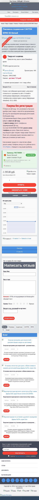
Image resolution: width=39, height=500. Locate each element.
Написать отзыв (26, 238)
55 (3, 330)
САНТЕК (26, 327)
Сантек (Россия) (7, 73)
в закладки (15, 195)
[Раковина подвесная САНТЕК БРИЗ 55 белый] (19, 38)
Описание (19, 248)
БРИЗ (32, 327)
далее (6, 359)
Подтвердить (20, 453)
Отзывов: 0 (16, 238)
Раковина (11, 327)
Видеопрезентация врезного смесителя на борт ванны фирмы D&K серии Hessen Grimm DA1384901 (19, 397)
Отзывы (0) (19, 252)
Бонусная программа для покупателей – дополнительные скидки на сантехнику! (19, 345)
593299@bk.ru (7, 147)
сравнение (24, 195)
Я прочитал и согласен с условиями (23, 456)
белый (7, 330)
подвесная (19, 327)
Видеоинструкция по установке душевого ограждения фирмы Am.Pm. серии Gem (19, 422)
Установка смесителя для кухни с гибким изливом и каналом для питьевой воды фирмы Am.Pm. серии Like (19, 371)
